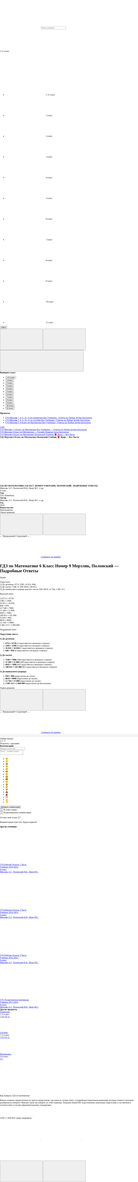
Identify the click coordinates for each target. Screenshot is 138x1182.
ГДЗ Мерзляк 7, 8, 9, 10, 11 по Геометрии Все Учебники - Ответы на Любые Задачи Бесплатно (48, 418)
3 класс (9, 386)
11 (9, 1017)
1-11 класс (10, 377)
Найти (3, 327)
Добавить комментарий (10, 807)
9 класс (9, 403)
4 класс (9, 389)
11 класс (9, 408)
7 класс (9, 397)
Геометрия (5, 1012)
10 (6, 1017)
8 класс (9, 400)
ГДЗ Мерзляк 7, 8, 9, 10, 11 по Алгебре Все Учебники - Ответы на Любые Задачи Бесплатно (47, 420)
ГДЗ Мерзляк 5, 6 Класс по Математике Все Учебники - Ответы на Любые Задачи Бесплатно (48, 422)
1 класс (9, 380)
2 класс (9, 383)
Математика (5, 1054)
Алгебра (4, 1032)
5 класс (9, 392)
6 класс (9, 394)
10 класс (10, 406)
